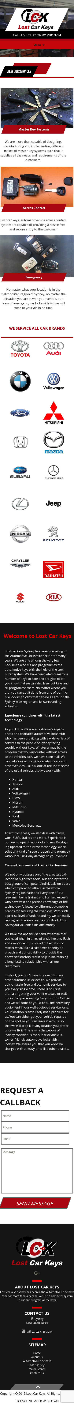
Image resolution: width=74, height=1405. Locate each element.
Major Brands (37, 1369)
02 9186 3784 (51, 35)
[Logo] (37, 1251)
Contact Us (37, 1373)
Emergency (33, 277)
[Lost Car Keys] (37, 19)
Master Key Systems (33, 129)
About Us (37, 1357)
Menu (37, 45)
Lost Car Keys (37, 1365)
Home (37, 1353)
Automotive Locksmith (37, 1361)
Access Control (34, 208)
